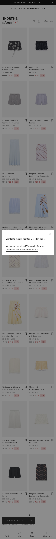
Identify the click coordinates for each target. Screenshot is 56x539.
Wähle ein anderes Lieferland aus (22, 249)
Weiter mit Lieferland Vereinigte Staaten (25, 246)
